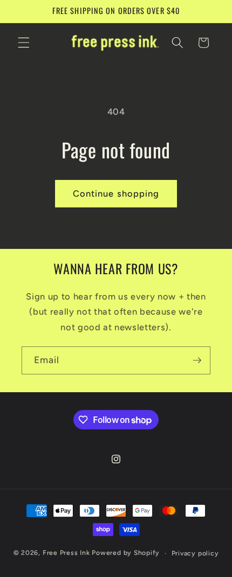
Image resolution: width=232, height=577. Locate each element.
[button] (24, 42)
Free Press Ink (66, 553)
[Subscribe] (197, 360)
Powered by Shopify (126, 553)
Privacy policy (195, 553)
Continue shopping (116, 193)
